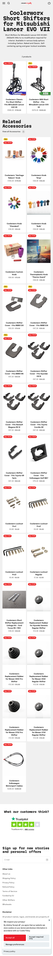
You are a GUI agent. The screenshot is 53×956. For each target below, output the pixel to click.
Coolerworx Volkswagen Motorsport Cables (14, 783)
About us (6, 874)
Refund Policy (8, 887)
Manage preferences (15, 944)
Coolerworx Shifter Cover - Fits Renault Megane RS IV (14, 424)
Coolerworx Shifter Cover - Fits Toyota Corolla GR (38, 424)
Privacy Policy (8, 883)
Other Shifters (8, 900)
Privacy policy (9, 951)
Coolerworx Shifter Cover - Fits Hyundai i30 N (39, 373)
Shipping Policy (9, 878)
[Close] (49, 920)
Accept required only (36, 938)
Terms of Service (9, 891)
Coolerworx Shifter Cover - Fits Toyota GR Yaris (14, 475)
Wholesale (6, 904)
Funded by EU (8, 896)
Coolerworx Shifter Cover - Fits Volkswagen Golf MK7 (38, 475)
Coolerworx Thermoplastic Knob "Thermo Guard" (39, 274)
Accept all (10, 938)
